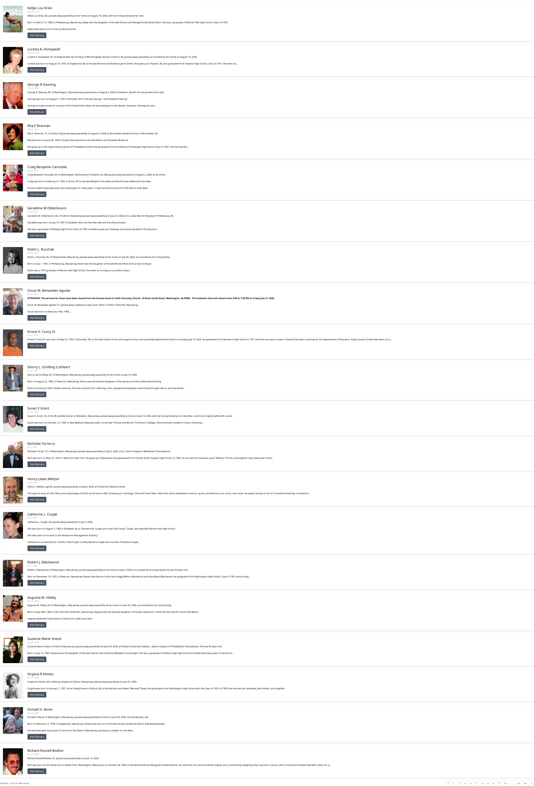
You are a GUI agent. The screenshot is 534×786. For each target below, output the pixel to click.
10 (505, 783)
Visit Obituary (37, 35)
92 (518, 783)
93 (525, 783)
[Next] (531, 783)
